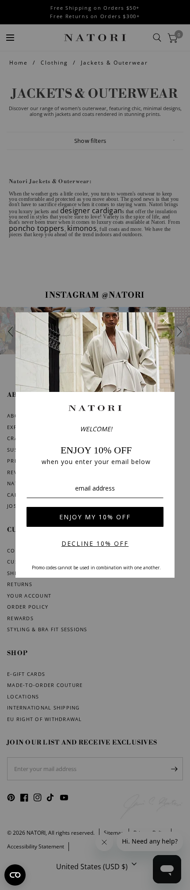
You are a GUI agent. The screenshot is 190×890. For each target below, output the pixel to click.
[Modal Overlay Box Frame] (95, 445)
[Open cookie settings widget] (15, 875)
